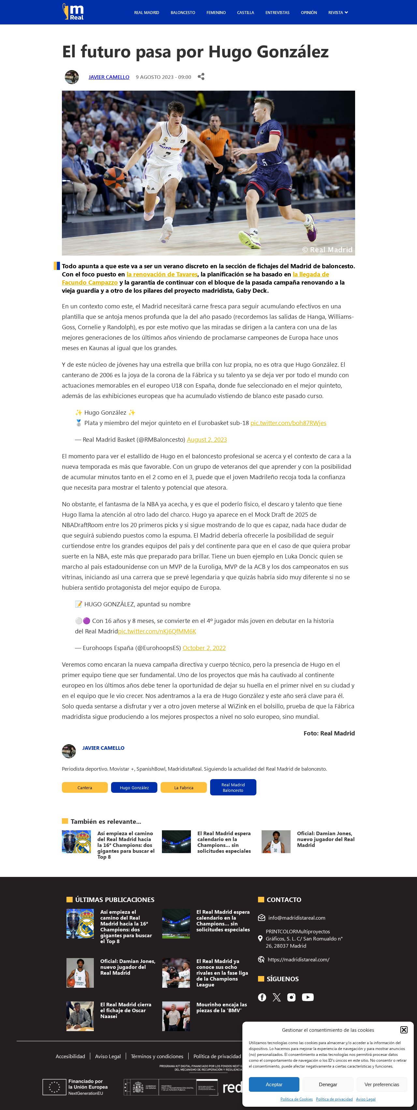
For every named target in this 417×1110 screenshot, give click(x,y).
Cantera (85, 787)
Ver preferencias (382, 1084)
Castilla (245, 12)
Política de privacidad (334, 1099)
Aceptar (274, 1084)
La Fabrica (184, 787)
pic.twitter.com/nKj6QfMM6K (157, 631)
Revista (335, 12)
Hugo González (134, 787)
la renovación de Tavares (162, 274)
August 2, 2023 (207, 439)
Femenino (216, 12)
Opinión (309, 12)
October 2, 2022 (204, 647)
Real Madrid (146, 12)
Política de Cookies (296, 1099)
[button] (404, 1030)
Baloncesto (183, 12)
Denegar (328, 1084)
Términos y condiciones (157, 1056)
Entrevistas (278, 12)
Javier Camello (109, 76)
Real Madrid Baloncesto (233, 787)
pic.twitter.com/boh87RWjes (288, 422)
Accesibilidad (70, 1056)
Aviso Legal (366, 1099)
